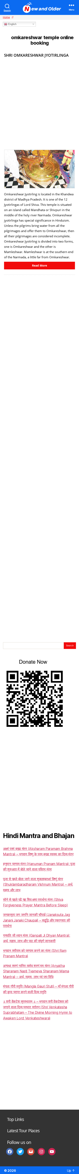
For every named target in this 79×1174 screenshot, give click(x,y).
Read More (39, 265)
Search (70, 645)
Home (6, 17)
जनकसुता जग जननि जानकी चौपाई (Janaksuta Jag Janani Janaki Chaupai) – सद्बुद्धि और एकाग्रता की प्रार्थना (36, 920)
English (11, 24)
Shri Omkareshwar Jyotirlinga (36, 55)
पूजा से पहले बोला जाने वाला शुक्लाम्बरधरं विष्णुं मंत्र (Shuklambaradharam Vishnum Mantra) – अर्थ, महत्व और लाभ (38, 884)
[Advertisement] (39, 102)
